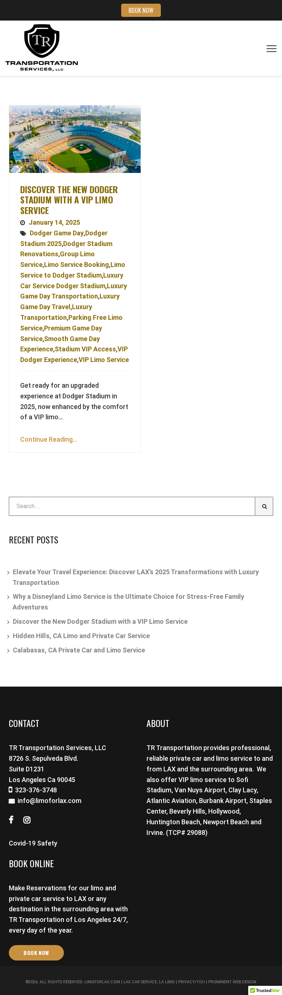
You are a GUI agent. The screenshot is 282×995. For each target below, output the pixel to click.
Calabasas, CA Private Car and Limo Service (79, 650)
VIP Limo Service (104, 359)
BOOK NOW (141, 10)
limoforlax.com (102, 982)
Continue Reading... (48, 439)
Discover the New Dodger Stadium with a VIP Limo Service (69, 199)
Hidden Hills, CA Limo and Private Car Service (81, 636)
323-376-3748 (36, 790)
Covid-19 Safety (33, 843)
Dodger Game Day (57, 233)
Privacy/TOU (191, 982)
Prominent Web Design (232, 982)
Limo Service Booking (76, 264)
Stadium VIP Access (85, 349)
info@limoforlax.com (50, 800)
